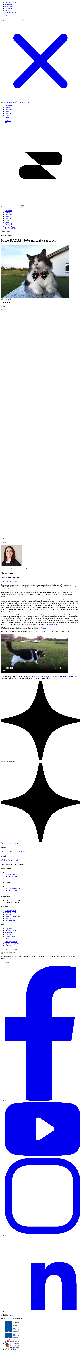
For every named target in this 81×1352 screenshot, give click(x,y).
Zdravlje (8, 115)
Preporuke (8, 6)
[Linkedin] (42, 463)
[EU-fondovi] (12, 1343)
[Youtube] (42, 1156)
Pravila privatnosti (11, 942)
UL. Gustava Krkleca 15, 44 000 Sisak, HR (13, 875)
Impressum (8, 945)
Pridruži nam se (10, 936)
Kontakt (8, 224)
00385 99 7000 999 (30, 676)
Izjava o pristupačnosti (12, 944)
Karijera (7, 10)
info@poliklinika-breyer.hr (10, 860)
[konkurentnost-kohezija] (12, 1349)
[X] (42, 538)
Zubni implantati (10, 911)
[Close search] (40, 100)
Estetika (7, 111)
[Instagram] (42, 1236)
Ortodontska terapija (12, 914)
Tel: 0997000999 (10, 228)
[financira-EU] (12, 1332)
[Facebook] (42, 387)
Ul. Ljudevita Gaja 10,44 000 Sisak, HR (12, 889)
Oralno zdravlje (10, 920)
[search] (6, 16)
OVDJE (43, 628)
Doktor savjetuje (10, 2)
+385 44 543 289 (7, 852)
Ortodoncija (9, 109)
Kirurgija (8, 113)
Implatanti (8, 106)
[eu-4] (12, 1338)
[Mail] (6, 123)
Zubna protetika (10, 913)
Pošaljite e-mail (13, 226)
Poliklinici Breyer (52, 624)
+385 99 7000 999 (11, 12)
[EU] (12, 1326)
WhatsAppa (46, 676)
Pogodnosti (9, 8)
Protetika (8, 108)
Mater (15, 949)
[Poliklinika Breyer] (15, 102)
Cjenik (7, 117)
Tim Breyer (9, 4)
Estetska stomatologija (12, 916)
